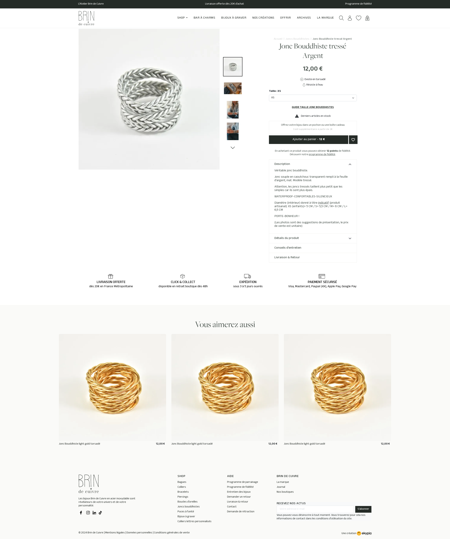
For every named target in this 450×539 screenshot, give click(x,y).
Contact (232, 507)
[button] (341, 18)
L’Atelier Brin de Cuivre (91, 4)
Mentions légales (115, 533)
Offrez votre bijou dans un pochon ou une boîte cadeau (313, 127)
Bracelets (183, 492)
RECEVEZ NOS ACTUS (291, 504)
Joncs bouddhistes (189, 507)
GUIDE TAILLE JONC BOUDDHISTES (313, 108)
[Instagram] (88, 513)
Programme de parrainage (242, 482)
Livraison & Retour (287, 257)
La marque (283, 482)
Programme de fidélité (358, 4)
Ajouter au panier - (308, 139)
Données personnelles (139, 533)
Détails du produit (286, 238)
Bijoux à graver (186, 516)
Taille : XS (275, 91)
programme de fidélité (322, 154)
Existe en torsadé (315, 79)
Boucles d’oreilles (188, 502)
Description (282, 164)
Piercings (183, 497)
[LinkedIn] (94, 513)
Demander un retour (239, 497)
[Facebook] (81, 513)
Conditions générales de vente (172, 533)
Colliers (182, 487)
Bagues (182, 482)
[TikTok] (100, 513)
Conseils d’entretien (287, 248)
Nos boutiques (285, 492)
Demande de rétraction (240, 512)
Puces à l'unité (186, 512)
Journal (281, 487)
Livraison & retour (237, 502)
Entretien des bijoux (239, 492)
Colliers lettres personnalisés (194, 521)
